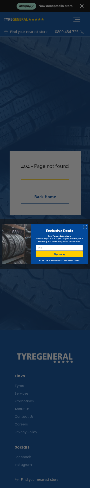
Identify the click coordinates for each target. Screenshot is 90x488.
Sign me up (59, 254)
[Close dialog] (85, 227)
